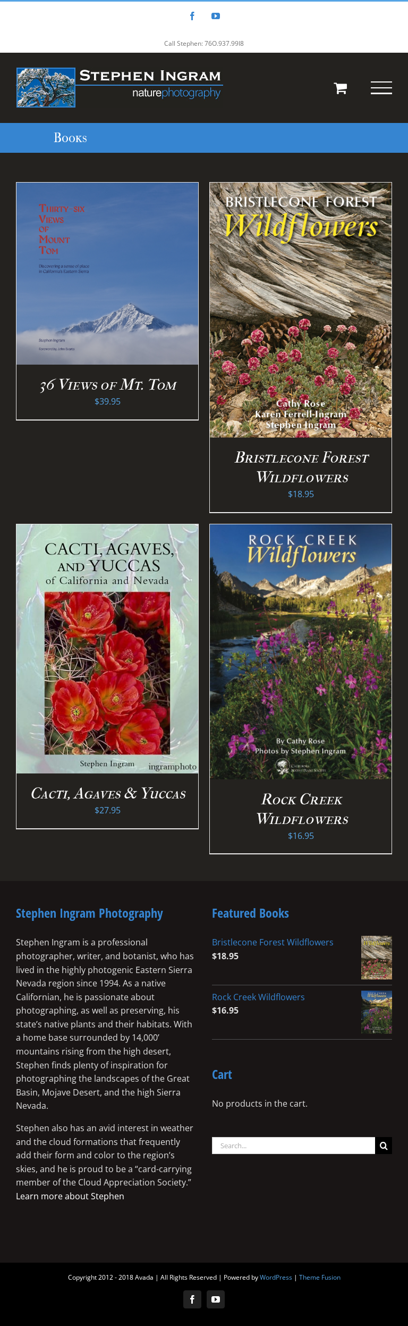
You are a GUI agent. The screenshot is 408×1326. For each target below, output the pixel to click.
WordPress (276, 1277)
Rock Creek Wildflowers (300, 809)
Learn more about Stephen (70, 1196)
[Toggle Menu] (381, 87)
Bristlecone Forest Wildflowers (301, 467)
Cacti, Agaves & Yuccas (107, 793)
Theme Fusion (320, 1277)
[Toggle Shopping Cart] (340, 87)
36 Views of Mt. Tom (107, 384)
